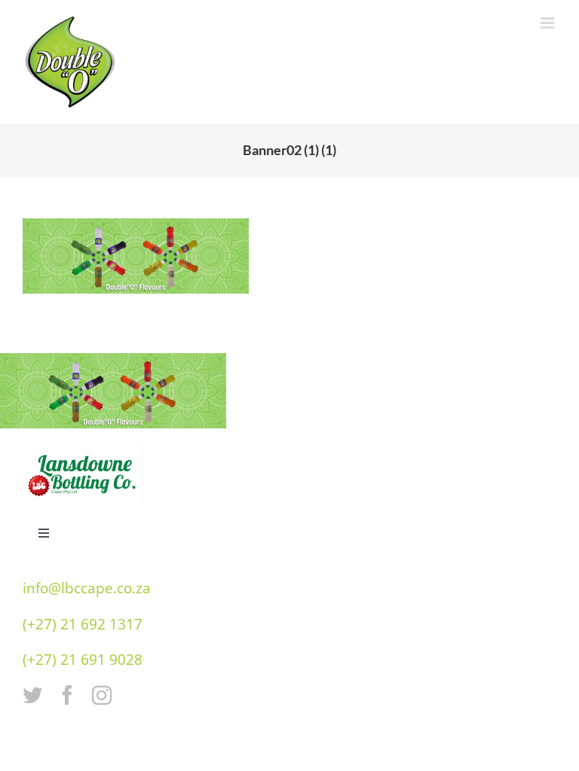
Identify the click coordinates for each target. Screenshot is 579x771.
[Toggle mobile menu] (548, 23)
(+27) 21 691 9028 (82, 659)
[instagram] (102, 695)
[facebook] (67, 695)
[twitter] (32, 695)
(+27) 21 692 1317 (82, 624)
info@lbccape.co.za (87, 588)
